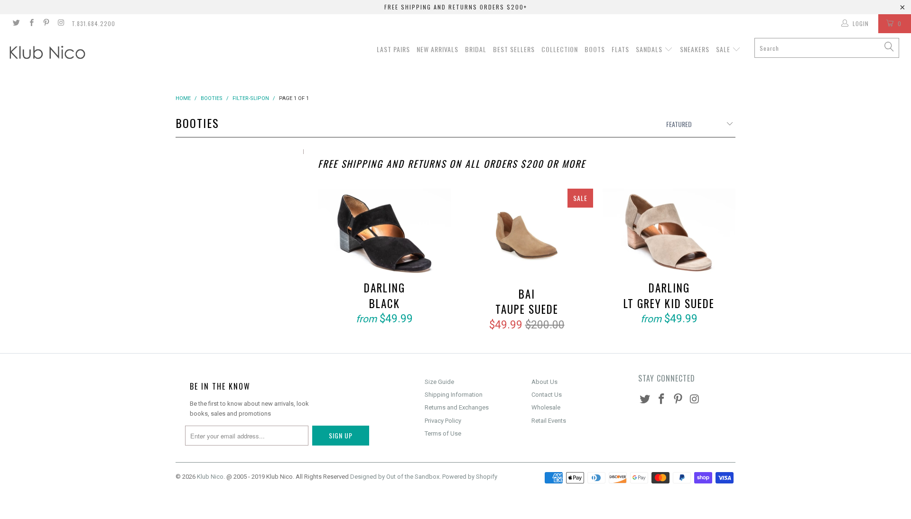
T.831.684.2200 (93, 23)
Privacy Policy (443, 420)
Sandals (650, 49)
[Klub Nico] (77, 54)
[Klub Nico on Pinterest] (46, 23)
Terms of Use (443, 433)
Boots (595, 49)
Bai (526, 236)
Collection (559, 49)
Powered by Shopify (469, 476)
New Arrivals (437, 49)
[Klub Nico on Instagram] (60, 23)
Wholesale (545, 407)
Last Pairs (393, 49)
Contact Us (546, 394)
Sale (724, 49)
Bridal (475, 49)
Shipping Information (454, 394)
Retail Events (548, 420)
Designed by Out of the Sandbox (394, 476)
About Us (544, 381)
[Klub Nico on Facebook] (31, 23)
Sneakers (694, 49)
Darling (384, 233)
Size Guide (439, 381)
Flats (620, 49)
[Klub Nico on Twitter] (16, 23)
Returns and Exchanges (457, 407)
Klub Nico (210, 476)
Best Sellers (514, 49)
